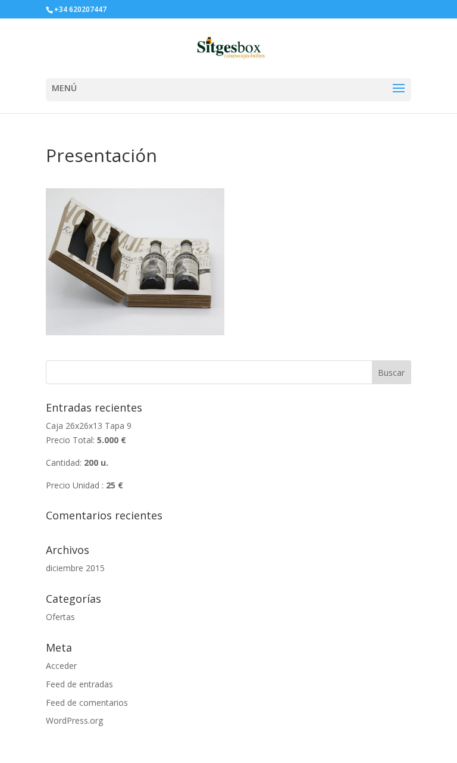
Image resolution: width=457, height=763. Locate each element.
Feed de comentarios (87, 702)
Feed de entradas (79, 684)
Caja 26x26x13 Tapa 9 (89, 455)
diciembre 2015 (75, 568)
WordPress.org (74, 720)
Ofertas (60, 616)
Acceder (61, 665)
